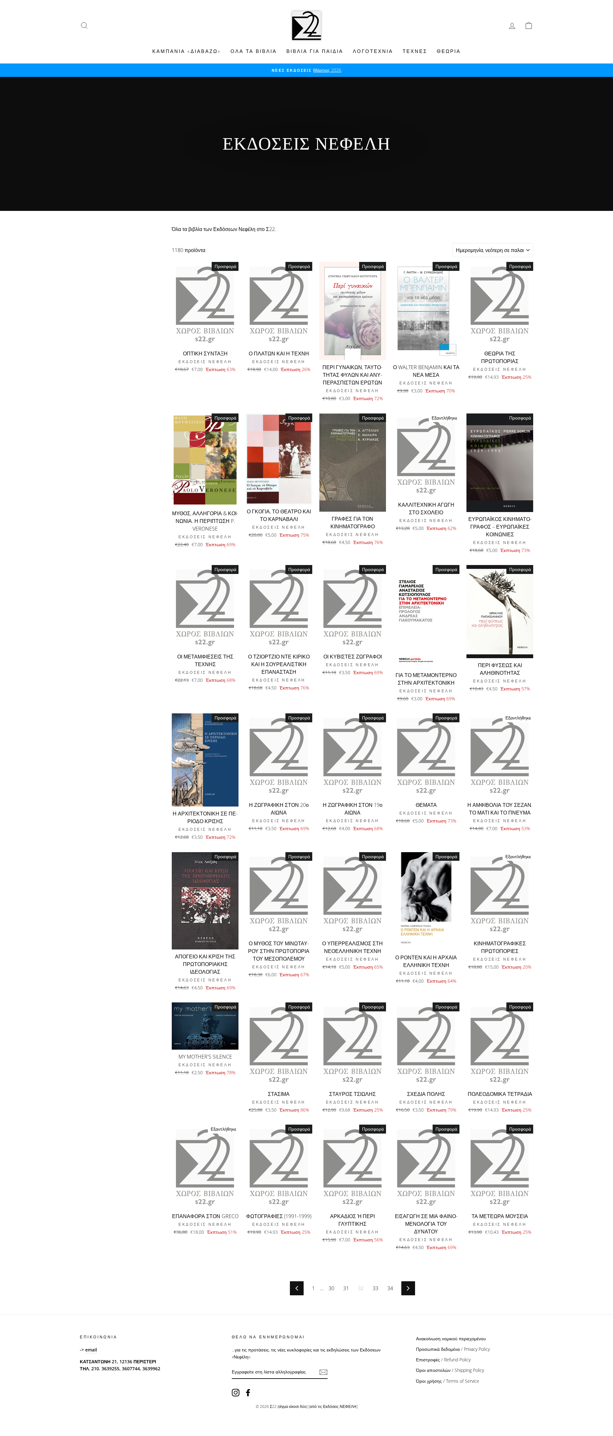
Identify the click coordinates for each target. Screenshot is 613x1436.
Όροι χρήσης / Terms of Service (447, 1381)
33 (375, 1288)
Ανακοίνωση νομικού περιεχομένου (451, 1339)
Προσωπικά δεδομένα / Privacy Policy (453, 1349)
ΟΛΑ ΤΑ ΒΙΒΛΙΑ (254, 51)
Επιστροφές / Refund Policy (443, 1360)
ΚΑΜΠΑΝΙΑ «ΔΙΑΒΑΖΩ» (186, 51)
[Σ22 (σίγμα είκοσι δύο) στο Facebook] (248, 1392)
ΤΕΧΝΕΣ (415, 51)
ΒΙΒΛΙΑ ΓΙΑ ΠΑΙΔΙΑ (314, 51)
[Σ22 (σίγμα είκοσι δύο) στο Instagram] (235, 1392)
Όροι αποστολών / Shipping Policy (450, 1370)
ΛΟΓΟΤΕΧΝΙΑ (373, 51)
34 (390, 1288)
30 (331, 1288)
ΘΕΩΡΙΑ (449, 51)
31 (346, 1288)
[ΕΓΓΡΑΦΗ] (323, 1372)
